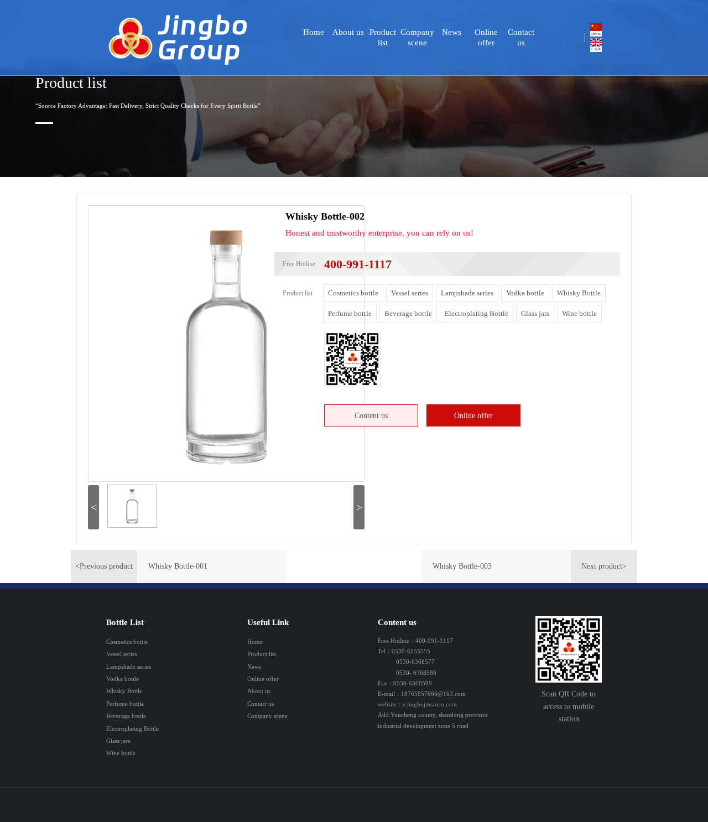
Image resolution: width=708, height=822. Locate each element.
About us (348, 32)
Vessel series (409, 293)
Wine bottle (579, 313)
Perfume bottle (350, 313)
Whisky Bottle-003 (462, 566)
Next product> (604, 566)
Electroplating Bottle (476, 313)
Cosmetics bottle (353, 293)
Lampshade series (467, 293)
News (451, 32)
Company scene (417, 37)
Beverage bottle (408, 313)
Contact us (521, 37)
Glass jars (535, 313)
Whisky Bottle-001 (177, 566)
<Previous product (104, 566)
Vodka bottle (525, 293)
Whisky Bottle (579, 293)
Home (313, 32)
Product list (382, 37)
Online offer (486, 37)
